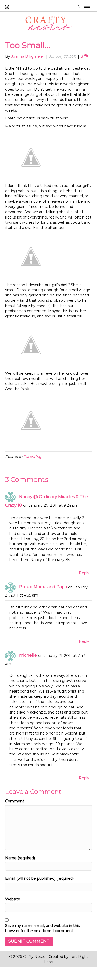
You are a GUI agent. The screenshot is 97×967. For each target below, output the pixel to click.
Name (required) (20, 858)
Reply (84, 573)
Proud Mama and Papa (43, 586)
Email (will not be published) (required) (39, 878)
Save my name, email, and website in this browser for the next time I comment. (42, 928)
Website (12, 899)
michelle (28, 655)
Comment (14, 801)
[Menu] (86, 7)
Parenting (32, 456)
